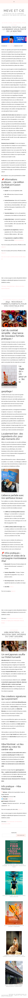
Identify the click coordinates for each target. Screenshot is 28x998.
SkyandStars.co (21, 994)
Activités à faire (7, 22)
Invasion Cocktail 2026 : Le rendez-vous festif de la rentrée (14, 29)
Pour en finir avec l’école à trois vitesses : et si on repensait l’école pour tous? (14, 865)
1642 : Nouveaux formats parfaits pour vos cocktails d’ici (14, 304)
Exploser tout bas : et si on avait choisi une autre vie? (14, 896)
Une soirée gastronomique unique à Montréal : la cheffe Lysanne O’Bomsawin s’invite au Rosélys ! (12, 621)
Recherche (14, 832)
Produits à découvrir (18, 299)
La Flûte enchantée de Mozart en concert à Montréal (14, 926)
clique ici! (3, 247)
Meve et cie (14, 10)
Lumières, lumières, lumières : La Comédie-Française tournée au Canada (14, 956)
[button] (14, 1)
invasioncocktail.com (19, 240)
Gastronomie (17, 22)
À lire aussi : (4, 286)
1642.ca (11, 586)
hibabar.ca (10, 799)
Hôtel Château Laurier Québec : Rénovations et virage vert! (14, 986)
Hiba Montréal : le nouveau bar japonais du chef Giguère (14, 634)
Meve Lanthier (10, 46)
